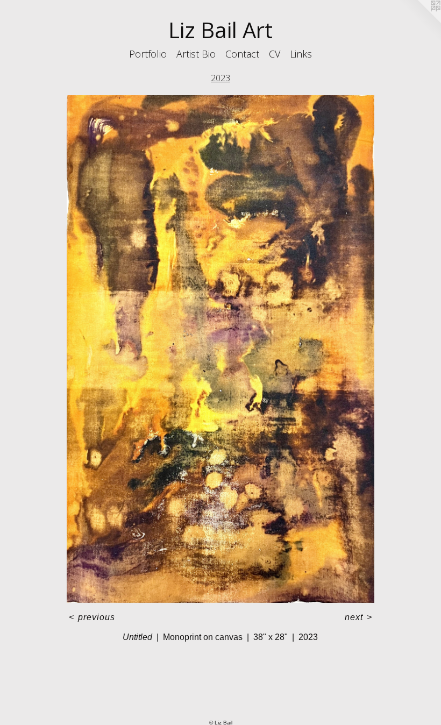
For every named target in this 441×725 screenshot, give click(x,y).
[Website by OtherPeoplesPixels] (419, 21)
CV (274, 53)
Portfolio (148, 53)
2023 (220, 78)
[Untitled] (220, 349)
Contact (242, 53)
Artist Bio (196, 53)
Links (301, 53)
